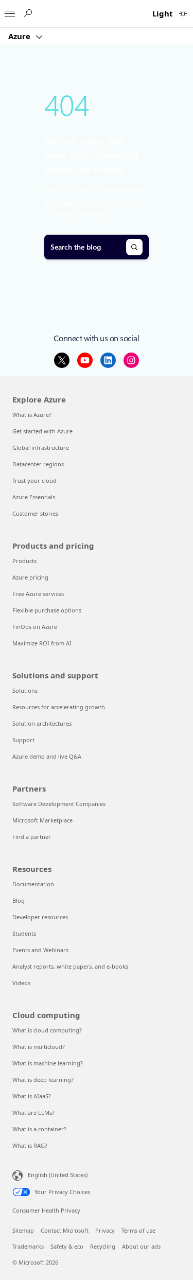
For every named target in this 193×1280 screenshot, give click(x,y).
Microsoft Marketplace (42, 820)
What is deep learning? (43, 1079)
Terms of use (138, 1230)
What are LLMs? (33, 1112)
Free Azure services (38, 594)
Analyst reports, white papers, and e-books (70, 966)
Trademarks (28, 1246)
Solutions (25, 690)
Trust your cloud (34, 480)
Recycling (102, 1246)
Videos (21, 983)
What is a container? (39, 1129)
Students (24, 933)
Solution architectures (42, 723)
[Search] (134, 247)
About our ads (141, 1246)
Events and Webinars (40, 950)
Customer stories (35, 513)
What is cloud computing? (47, 1030)
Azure (20, 36)
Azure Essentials (33, 497)
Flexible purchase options (46, 610)
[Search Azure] (27, 13)
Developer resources (40, 917)
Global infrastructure (40, 447)
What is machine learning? (47, 1063)
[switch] (183, 13)
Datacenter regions (38, 464)
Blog (18, 900)
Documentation (33, 884)
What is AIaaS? (31, 1096)
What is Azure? (31, 414)
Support (23, 740)
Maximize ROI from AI (42, 643)
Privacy (105, 1230)
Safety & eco (66, 1246)
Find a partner (31, 836)
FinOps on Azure (34, 626)
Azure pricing (30, 577)
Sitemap (23, 1230)
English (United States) (57, 1175)
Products (24, 561)
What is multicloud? (38, 1046)
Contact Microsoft (65, 1230)
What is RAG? (29, 1145)
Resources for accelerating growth (58, 707)
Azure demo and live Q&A (46, 756)
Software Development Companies (59, 804)
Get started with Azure (42, 431)
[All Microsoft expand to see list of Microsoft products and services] (10, 11)
